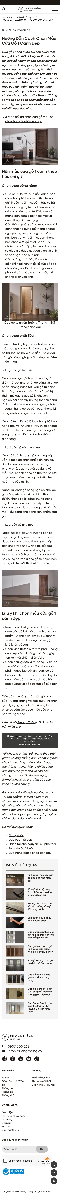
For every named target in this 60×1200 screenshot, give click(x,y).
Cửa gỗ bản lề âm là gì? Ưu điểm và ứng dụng (39, 978)
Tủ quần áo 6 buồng (22, 848)
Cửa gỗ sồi (16, 835)
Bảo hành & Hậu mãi (43, 1085)
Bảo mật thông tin (12, 1130)
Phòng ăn (7, 1092)
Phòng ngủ (8, 1088)
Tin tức (6, 1127)
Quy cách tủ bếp (20, 839)
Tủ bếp (6, 1078)
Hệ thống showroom (13, 1116)
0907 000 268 (19, 1046)
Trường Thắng (27, 722)
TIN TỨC (31, 17)
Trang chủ (6, 17)
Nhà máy (7, 1120)
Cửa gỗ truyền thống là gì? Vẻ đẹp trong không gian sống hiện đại (41, 935)
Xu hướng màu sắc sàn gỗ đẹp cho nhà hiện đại (40, 878)
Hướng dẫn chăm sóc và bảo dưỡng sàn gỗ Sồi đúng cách (40, 907)
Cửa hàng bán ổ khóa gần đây (30, 852)
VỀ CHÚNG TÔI (19, 17)
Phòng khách (9, 1095)
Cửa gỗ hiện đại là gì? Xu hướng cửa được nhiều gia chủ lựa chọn (40, 949)
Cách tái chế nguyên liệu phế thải (32, 844)
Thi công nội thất (41, 1081)
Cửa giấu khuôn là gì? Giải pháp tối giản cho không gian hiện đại (40, 992)
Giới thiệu (7, 1112)
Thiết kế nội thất (41, 1078)
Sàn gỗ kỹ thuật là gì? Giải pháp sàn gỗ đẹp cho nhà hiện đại (40, 892)
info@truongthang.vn (25, 1051)
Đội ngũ (6, 1123)
